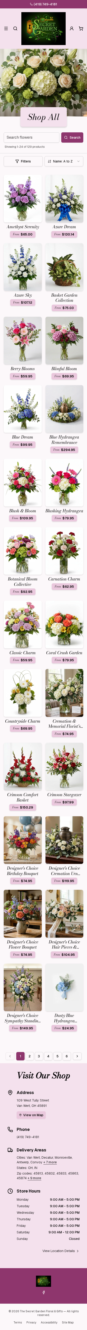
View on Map (33, 1115)
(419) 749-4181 (45, 4)
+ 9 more (34, 1178)
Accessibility (49, 1322)
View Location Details (58, 1251)
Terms (17, 1322)
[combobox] (64, 161)
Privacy (31, 1322)
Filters (26, 161)
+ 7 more (50, 1162)
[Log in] (72, 28)
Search (75, 137)
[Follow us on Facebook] (43, 1292)
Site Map (68, 1322)
